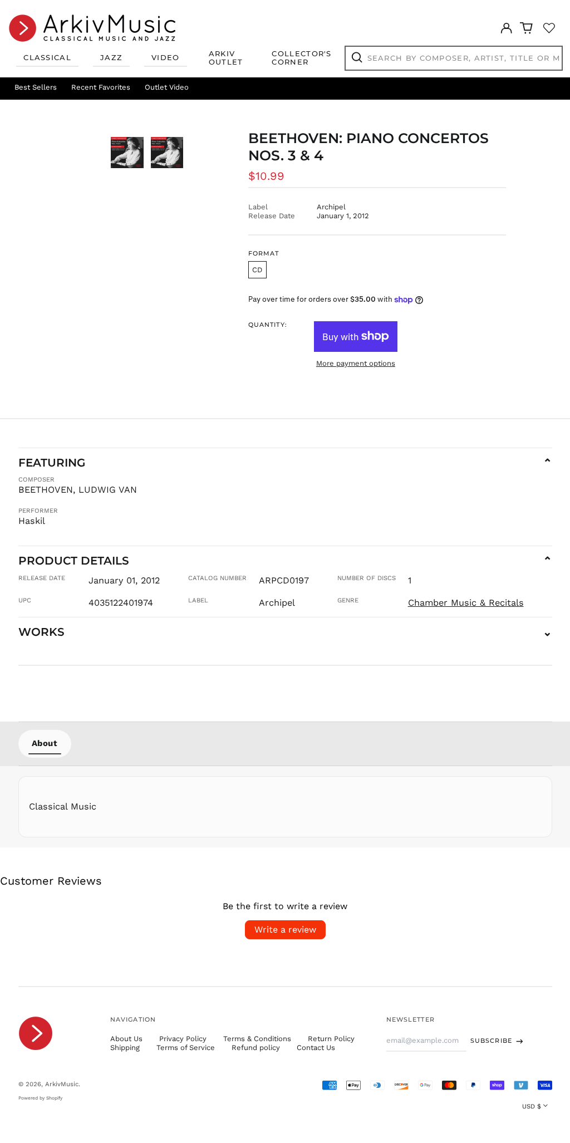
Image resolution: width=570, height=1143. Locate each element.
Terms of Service (185, 1047)
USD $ (531, 1106)
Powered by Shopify (40, 1098)
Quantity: (267, 324)
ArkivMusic (61, 1084)
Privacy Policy (183, 1038)
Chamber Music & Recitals (466, 602)
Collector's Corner (301, 58)
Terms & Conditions (257, 1038)
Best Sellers (35, 87)
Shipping (125, 1047)
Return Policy (331, 1038)
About (45, 743)
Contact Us (316, 1047)
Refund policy (256, 1047)
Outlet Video (167, 87)
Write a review (285, 929)
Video (165, 57)
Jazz (111, 57)
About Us (126, 1038)
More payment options (355, 363)
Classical (47, 57)
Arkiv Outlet (226, 58)
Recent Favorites (100, 87)
